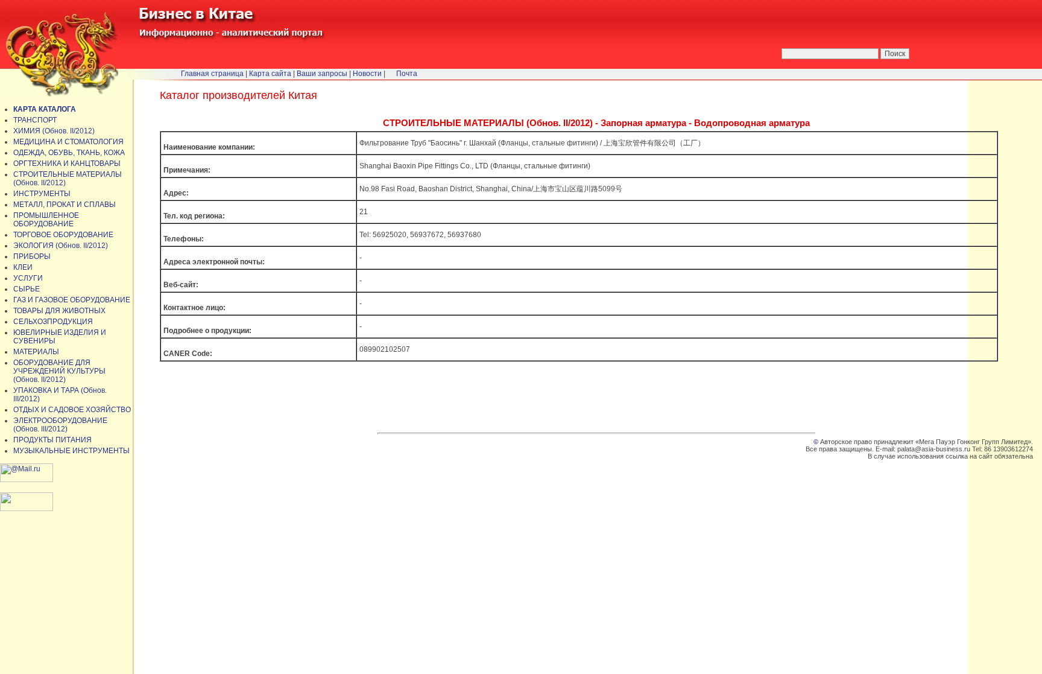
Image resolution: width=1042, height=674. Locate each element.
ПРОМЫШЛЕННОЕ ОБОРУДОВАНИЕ (46, 219)
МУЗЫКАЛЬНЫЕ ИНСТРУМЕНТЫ (71, 451)
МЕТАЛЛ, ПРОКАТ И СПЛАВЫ (64, 204)
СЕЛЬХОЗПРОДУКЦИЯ (53, 321)
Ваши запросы (322, 73)
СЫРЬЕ (26, 289)
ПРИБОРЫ (32, 256)
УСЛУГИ (28, 278)
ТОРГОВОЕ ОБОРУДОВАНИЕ (63, 234)
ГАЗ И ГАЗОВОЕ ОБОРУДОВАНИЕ (71, 300)
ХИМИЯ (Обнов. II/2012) (54, 131)
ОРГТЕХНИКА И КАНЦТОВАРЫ (67, 163)
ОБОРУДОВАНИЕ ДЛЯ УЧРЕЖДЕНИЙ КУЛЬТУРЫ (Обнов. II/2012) (59, 371)
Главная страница (212, 73)
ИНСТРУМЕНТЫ (42, 193)
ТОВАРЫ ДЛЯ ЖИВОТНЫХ (59, 311)
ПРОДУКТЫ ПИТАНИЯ (52, 440)
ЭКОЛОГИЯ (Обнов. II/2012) (60, 245)
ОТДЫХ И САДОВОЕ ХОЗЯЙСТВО (72, 409)
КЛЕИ (23, 267)
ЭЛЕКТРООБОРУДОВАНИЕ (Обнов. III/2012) (60, 424)
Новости (367, 73)
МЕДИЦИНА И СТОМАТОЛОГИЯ (68, 142)
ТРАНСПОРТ (35, 120)
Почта (406, 73)
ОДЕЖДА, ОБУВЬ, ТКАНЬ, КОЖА (69, 152)
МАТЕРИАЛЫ (36, 352)
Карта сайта (270, 73)
